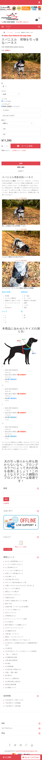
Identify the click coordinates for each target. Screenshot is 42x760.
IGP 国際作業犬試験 (11, 657)
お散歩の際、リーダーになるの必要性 (16, 606)
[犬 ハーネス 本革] (21, 274)
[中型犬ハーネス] (21, 212)
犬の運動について (10, 687)
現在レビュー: (5, 150)
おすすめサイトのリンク (12, 594)
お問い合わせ (23, 22)
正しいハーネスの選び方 (12, 588)
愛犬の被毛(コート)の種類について (15, 625)
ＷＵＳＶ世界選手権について (14, 561)
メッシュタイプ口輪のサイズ (14, 570)
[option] (21, 66)
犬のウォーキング (10, 612)
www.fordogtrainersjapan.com (26, 751)
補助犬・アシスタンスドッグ (14, 637)
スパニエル (10, 32)
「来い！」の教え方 (11, 654)
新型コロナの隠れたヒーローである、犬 (17, 640)
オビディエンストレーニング (14, 628)
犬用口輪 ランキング (12, 634)
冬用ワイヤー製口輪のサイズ (14, 573)
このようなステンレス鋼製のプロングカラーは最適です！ (21, 475)
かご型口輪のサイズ (11, 567)
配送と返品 (20, 167)
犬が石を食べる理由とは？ (13, 669)
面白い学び (8, 603)
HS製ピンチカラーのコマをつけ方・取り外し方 (19, 585)
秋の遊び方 (8, 675)
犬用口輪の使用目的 (11, 660)
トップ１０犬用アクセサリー (14, 564)
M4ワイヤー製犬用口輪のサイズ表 (15, 582)
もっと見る (7, 549)
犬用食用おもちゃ (10, 616)
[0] (36, 21)
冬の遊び (8, 663)
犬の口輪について (10, 576)
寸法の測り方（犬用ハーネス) (14, 700)
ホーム (4, 32)
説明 (21, 163)
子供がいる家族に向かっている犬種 (16, 600)
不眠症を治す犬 (10, 597)
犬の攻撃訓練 (9, 666)
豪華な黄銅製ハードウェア (11, 106)
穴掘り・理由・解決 (11, 672)
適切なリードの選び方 (12, 591)
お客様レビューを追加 (19, 150)
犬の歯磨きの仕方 (10, 631)
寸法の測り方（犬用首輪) (13, 703)
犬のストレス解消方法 (12, 678)
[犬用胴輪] (21, 243)
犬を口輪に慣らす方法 (12, 579)
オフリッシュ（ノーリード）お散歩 (16, 619)
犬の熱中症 (8, 648)
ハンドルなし (7, 101)
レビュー (21, 171)
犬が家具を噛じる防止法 (12, 681)
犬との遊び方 (9, 622)
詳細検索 (6, 503)
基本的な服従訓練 (10, 684)
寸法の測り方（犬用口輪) (13, 706)
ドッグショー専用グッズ (12, 609)
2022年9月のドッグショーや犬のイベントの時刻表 (20, 651)
